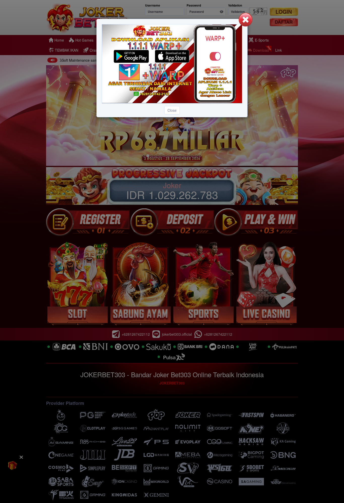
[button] (245, 19)
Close (172, 110)
